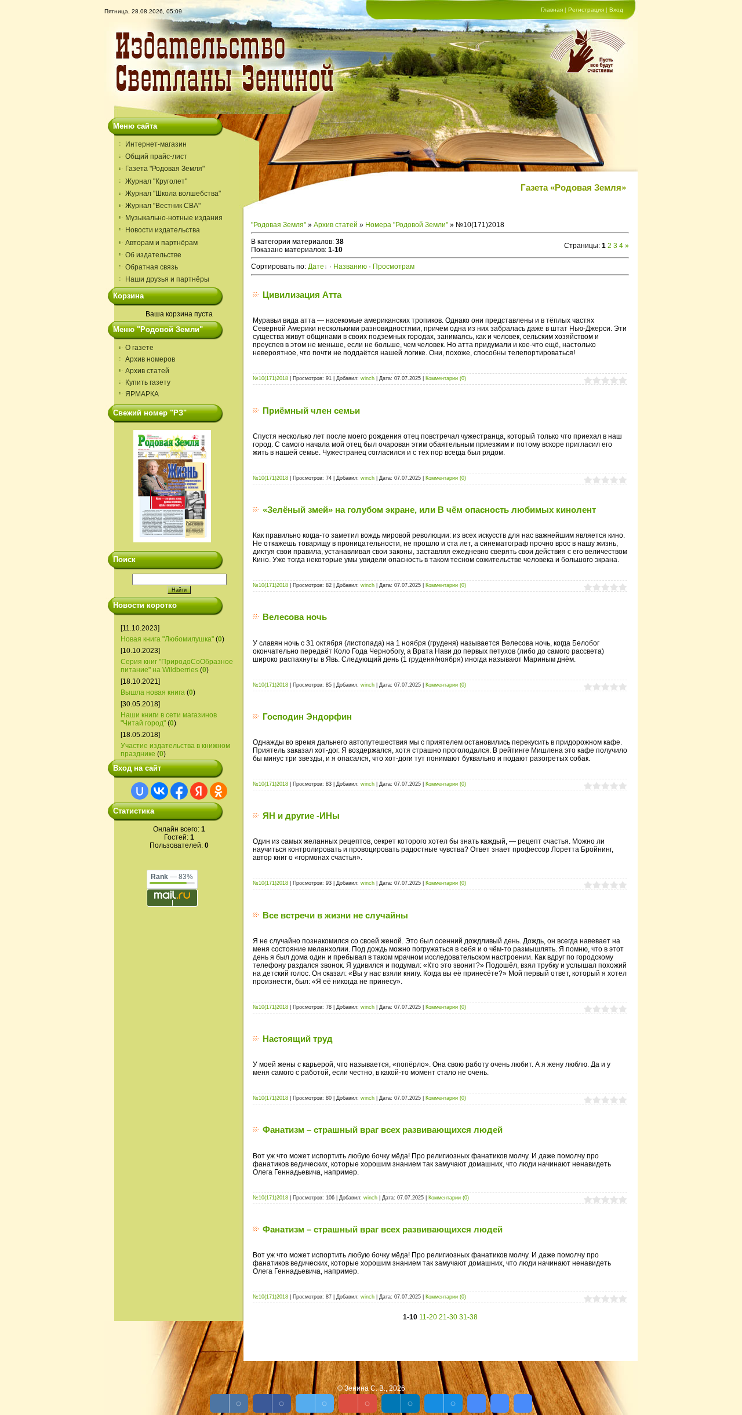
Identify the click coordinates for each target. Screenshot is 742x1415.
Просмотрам (393, 266)
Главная (552, 9)
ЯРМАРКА (142, 394)
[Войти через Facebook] (179, 791)
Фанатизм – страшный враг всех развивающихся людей (383, 1130)
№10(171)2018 (270, 378)
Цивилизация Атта (302, 295)
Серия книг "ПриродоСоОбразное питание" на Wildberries (177, 666)
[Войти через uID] (139, 791)
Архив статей (147, 371)
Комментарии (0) (445, 378)
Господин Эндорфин (307, 716)
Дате (316, 266)
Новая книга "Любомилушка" (167, 639)
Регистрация (586, 9)
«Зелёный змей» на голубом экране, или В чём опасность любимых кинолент (429, 510)
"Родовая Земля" (278, 225)
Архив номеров (150, 359)
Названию (350, 266)
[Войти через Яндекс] (199, 791)
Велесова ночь (295, 617)
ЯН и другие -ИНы (301, 815)
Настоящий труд (298, 1039)
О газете (139, 348)
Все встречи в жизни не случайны (335, 915)
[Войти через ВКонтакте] (159, 791)
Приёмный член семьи (311, 410)
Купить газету (147, 382)
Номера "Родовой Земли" (406, 225)
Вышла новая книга (153, 692)
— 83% (172, 877)
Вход (616, 9)
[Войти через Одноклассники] (218, 791)
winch (367, 378)
